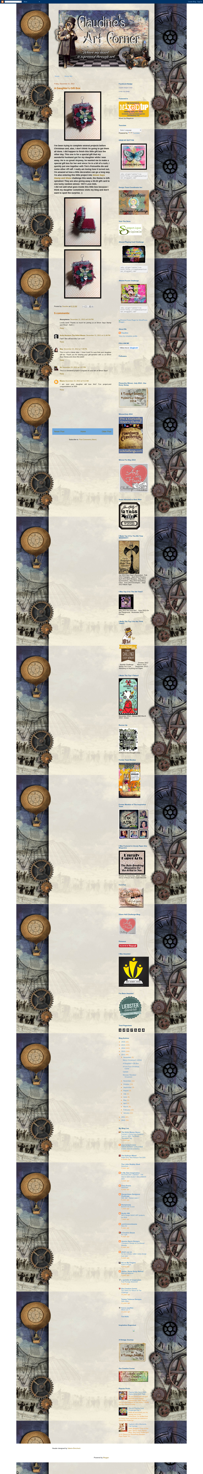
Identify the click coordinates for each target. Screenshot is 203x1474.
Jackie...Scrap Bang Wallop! (132, 1271)
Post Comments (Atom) (88, 439)
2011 (123, 1117)
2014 (123, 1048)
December (127, 1057)
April (125, 1103)
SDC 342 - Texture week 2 (130, 1198)
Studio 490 (125, 1213)
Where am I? (125, 1310)
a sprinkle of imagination (131, 1280)
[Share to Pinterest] (92, 306)
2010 (123, 1120)
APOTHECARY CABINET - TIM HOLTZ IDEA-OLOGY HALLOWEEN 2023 (133, 1177)
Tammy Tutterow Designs (131, 1299)
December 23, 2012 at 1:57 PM (74, 367)
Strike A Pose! (126, 1264)
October (126, 1084)
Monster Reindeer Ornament (129, 1076)
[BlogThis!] (86, 306)
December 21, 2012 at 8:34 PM (82, 319)
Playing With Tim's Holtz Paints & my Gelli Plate (137, 1393)
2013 (123, 1051)
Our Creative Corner (129, 1289)
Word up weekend (127, 1273)
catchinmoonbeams (129, 1224)
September (127, 1087)
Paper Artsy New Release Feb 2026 (133, 1157)
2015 (123, 1045)
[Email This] (83, 306)
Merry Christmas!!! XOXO (132, 1060)
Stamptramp (126, 1205)
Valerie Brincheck (74, 1448)
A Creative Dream (128, 1233)
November (127, 1081)
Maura (62, 381)
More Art (124, 1226)
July (125, 1094)
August (126, 1090)
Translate (136, 133)
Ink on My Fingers (128, 1263)
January (126, 1113)
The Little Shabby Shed (130, 1164)
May (61, 349)
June (125, 1097)
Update (125, 1072)
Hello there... (125, 1301)
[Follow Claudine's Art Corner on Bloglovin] (129, 349)
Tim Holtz (125, 1316)
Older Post (106, 431)
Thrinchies (124, 1187)
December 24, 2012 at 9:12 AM (77, 381)
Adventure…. (125, 1166)
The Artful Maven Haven (130, 1132)
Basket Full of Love (128, 1207)
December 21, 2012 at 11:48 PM (98, 335)
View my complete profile (128, 336)
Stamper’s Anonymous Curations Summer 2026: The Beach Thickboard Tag (132, 1136)
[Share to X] (88, 306)
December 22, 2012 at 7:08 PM (75, 349)
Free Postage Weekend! (129, 1282)
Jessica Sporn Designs (130, 1241)
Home (57, 76)
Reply (62, 328)
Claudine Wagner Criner (125, 87)
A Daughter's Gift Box (131, 1063)
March (126, 1107)
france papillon (127, 1308)
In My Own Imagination (130, 1173)
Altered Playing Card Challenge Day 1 (136, 1409)
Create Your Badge (124, 91)
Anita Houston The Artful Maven (73, 335)
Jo (61, 367)
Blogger (106, 1458)
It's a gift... (125, 1235)
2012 (123, 1055)
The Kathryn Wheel (129, 1156)
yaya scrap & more (128, 1145)
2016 (123, 1042)
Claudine (124, 333)
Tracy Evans (126, 1186)
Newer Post (59, 431)
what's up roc (126, 1252)
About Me (68, 76)
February (127, 1110)
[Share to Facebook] (90, 306)
